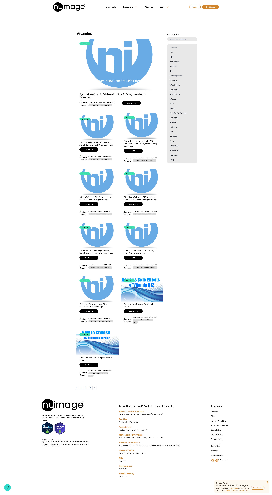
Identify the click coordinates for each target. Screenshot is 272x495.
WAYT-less (147, 414)
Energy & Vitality (126, 450)
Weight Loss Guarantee (216, 445)
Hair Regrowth (125, 466)
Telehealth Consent (219, 460)
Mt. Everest (124, 437)
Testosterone (125, 427)
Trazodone (123, 476)
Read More (131, 103)
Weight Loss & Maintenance (131, 411)
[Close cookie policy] (267, 482)
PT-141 (177, 445)
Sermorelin (123, 422)
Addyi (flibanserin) (144, 445)
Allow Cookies (258, 488)
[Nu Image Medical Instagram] (216, 460)
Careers (214, 411)
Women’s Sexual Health (129, 442)
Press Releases (217, 455)
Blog (213, 416)
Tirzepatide (135, 414)
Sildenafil (151, 437)
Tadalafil (159, 437)
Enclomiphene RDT (140, 430)
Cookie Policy (233, 488)
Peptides (123, 419)
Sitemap (214, 450)
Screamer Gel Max (127, 445)
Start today (210, 7)
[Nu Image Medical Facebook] (212, 460)
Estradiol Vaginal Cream (163, 445)
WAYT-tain (158, 414)
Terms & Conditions (219, 421)
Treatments (128, 7)
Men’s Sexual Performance (130, 435)
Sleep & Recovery (126, 473)
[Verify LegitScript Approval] (47, 428)
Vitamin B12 (141, 453)
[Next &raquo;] (94, 388)
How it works (110, 7)
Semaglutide (124, 414)
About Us (149, 7)
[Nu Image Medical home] (69, 7)
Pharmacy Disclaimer (219, 425)
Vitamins (85, 44)
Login (195, 7)
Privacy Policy (216, 439)
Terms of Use (243, 490)
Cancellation (216, 430)
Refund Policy (217, 434)
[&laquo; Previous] (77, 388)
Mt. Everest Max (138, 437)
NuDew (123, 469)
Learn (162, 7)
